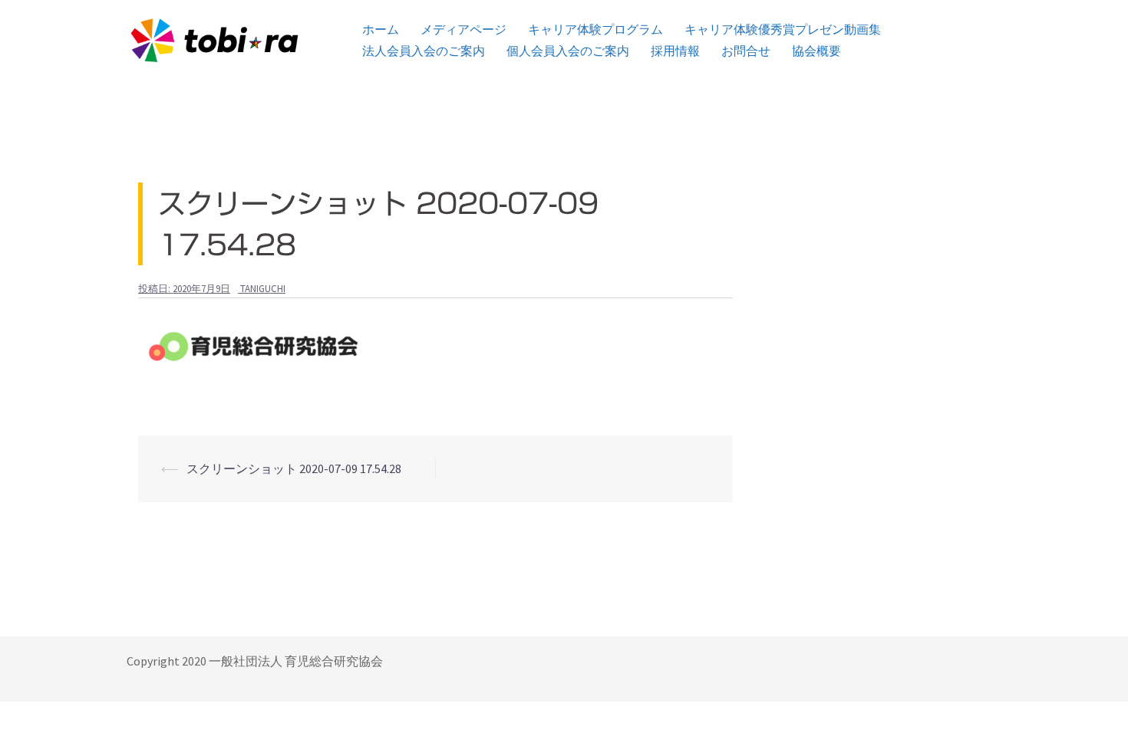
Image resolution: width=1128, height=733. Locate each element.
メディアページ (463, 29)
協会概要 (816, 51)
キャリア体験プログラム (595, 29)
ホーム (380, 29)
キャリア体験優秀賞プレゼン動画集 (782, 29)
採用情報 (675, 51)
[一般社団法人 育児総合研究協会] (214, 38)
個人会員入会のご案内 (567, 51)
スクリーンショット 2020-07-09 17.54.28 (293, 468)
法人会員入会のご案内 (423, 51)
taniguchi (262, 288)
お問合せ (745, 51)
